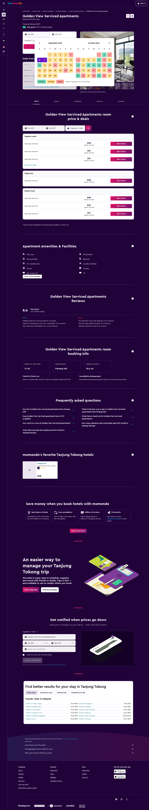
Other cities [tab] (31, 692)
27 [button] (39, 76)
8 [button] (50, 60)
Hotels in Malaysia (48, 11)
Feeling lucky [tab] (62, 692)
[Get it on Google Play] (120, 771)
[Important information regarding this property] (132, 351)
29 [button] (50, 76)
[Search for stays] (4, 14)
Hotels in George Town (34, 713)
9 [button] (55, 60)
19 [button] (71, 65)
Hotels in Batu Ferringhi (87, 716)
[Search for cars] (4, 19)
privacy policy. (61, 664)
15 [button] (50, 65)
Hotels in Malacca (85, 713)
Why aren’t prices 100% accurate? (38, 753)
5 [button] (70, 55)
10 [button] (60, 60)
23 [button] (55, 70)
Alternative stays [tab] (46, 692)
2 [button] (55, 55)
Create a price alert (114, 519)
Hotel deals (26, 11)
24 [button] (60, 70)
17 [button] (60, 65)
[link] (78, 531)
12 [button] (71, 60)
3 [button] (60, 55)
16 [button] (55, 65)
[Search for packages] (4, 24)
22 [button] (50, 70)
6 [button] (39, 60)
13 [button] (39, 65)
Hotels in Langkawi (85, 703)
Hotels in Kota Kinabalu (87, 710)
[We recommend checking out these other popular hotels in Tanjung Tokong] (132, 454)
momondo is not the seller (35, 745)
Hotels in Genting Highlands (35, 716)
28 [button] (45, 76)
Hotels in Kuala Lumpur (34, 703)
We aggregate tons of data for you (38, 749)
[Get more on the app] (4, 34)
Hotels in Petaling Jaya (33, 707)
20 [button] (40, 70)
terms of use (50, 664)
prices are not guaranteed (70, 738)
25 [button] (66, 70)
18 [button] (66, 65)
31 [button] (109, 76)
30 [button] (55, 76)
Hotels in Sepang (85, 707)
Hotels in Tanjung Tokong (76, 11)
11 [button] (65, 60)
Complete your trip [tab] (78, 692)
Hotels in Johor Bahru (33, 710)
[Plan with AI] (4, 28)
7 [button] (44, 60)
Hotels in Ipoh (31, 719)
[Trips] (4, 41)
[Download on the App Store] (120, 777)
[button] (3, 3)
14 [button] (45, 65)
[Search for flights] (4, 10)
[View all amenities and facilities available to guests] (132, 246)
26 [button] (71, 70)
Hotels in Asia (36, 11)
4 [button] (65, 55)
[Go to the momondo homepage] (15, 3)
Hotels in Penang (61, 11)
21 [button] (45, 70)
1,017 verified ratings (44, 27)
